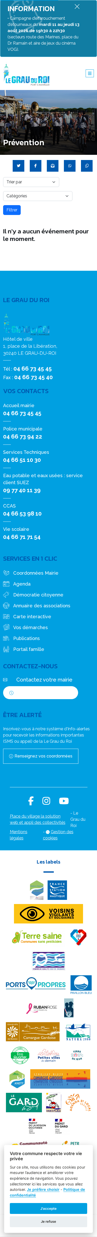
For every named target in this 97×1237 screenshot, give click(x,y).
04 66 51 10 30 (22, 459)
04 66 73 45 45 (32, 368)
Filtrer (11, 209)
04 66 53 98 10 (22, 513)
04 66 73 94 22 (22, 436)
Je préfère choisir (43, 1189)
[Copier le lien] (87, 166)
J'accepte (48, 1208)
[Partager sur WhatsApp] (70, 166)
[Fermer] (77, 6)
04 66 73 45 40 (33, 377)
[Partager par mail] (52, 166)
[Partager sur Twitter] (18, 166)
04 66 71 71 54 (22, 536)
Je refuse (48, 1221)
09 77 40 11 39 (22, 490)
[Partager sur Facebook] (35, 166)
